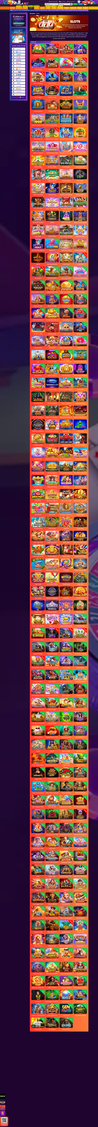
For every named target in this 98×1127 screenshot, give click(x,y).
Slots (31, 8)
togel (54, 8)
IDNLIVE (37, 8)
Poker (48, 8)
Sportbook (19, 8)
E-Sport (25, 8)
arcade (42, 8)
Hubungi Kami (71, 1)
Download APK (54, 1)
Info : (11, 10)
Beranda (12, 8)
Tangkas (66, 8)
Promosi (85, 8)
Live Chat (62, 1)
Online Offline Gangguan (19, 97)
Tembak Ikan (73, 8)
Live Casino (60, 8)
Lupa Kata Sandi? (81, 1)
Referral (79, 8)
